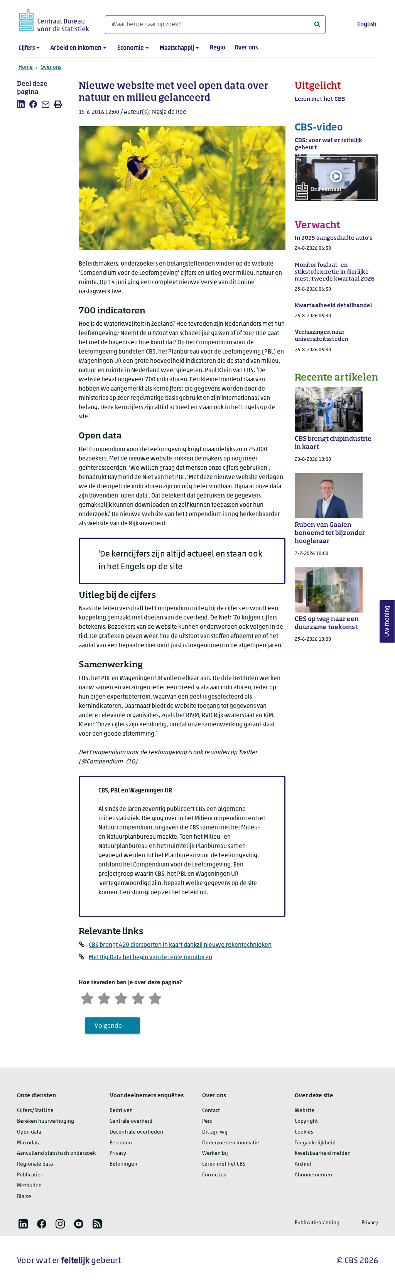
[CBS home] (54, 19)
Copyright (306, 1121)
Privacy (118, 1153)
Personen (121, 1143)
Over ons (246, 48)
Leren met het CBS (223, 1164)
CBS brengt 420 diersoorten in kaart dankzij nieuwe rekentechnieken (180, 945)
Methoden (29, 1185)
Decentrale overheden (136, 1132)
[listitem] (20, 104)
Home (26, 67)
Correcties (214, 1175)
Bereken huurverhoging (45, 1121)
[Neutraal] (121, 997)
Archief (303, 1164)
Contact (211, 1110)
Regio (217, 48)
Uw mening (387, 621)
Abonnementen (313, 1175)
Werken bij (215, 1153)
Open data (29, 1132)
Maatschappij (177, 48)
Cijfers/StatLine (35, 1110)
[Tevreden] (138, 997)
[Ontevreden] (104, 997)
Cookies (304, 1132)
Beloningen (123, 1164)
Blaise (24, 1196)
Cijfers (27, 48)
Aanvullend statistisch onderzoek (56, 1153)
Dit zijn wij (215, 1132)
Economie (130, 48)
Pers (207, 1121)
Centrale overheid (131, 1121)
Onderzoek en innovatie (230, 1143)
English (366, 25)
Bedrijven (121, 1110)
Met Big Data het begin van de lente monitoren (150, 957)
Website (304, 1110)
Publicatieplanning (317, 1222)
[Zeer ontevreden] (87, 997)
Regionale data (35, 1164)
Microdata (29, 1143)
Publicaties (30, 1175)
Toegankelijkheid (315, 1143)
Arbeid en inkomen (76, 48)
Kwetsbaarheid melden (323, 1153)
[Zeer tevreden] (155, 997)
